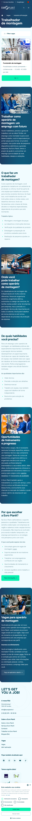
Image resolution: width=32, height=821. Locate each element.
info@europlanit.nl (7, 710)
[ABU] (6, 775)
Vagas (8, 15)
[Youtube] (20, 760)
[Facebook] (3, 760)
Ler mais (8, 795)
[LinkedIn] (14, 760)
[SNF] (16, 775)
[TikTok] (25, 760)
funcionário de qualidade (20, 476)
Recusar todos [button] (16, 814)
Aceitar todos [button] (16, 809)
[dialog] (16, 802)
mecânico (4, 476)
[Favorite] (28, 41)
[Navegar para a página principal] (8, 8)
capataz (23, 473)
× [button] (30, 785)
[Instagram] (9, 760)
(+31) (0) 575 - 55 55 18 (8, 713)
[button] (16, 818)
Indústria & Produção (20, 15)
